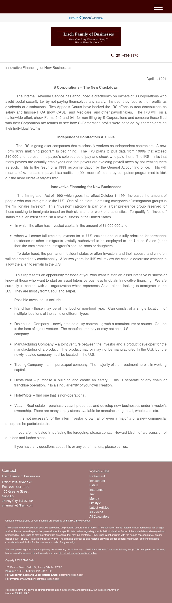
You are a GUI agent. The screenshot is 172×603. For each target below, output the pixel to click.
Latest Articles (99, 507)
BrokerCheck (83, 520)
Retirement (97, 476)
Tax (92, 494)
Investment (97, 480)
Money (94, 498)
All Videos (96, 512)
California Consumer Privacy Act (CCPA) (118, 549)
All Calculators (99, 516)
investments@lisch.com (46, 578)
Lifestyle (95, 503)
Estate (93, 485)
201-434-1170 (127, 55)
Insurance (96, 489)
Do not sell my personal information (78, 553)
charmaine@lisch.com (71, 574)
